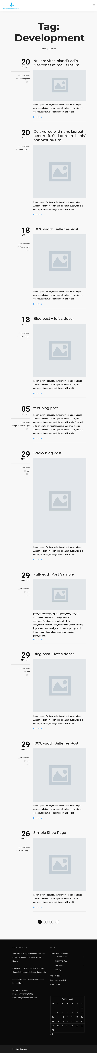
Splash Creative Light (22, 426)
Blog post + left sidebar (53, 318)
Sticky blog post (47, 453)
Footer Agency (24, 79)
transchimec (25, 75)
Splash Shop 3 (24, 850)
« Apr (52, 1034)
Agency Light (25, 247)
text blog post (45, 408)
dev (28, 471)
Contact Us (55, 985)
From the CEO (61, 961)
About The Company (59, 954)
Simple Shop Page (49, 832)
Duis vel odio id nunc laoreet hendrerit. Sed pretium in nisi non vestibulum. (59, 135)
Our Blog (52, 49)
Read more (37, 117)
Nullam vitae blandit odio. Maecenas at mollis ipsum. (56, 63)
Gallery (58, 970)
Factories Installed (58, 980)
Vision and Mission (63, 956)
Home (43, 49)
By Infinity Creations (20, 1049)
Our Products (55, 976)
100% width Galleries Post (56, 229)
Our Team (59, 965)
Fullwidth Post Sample (53, 574)
